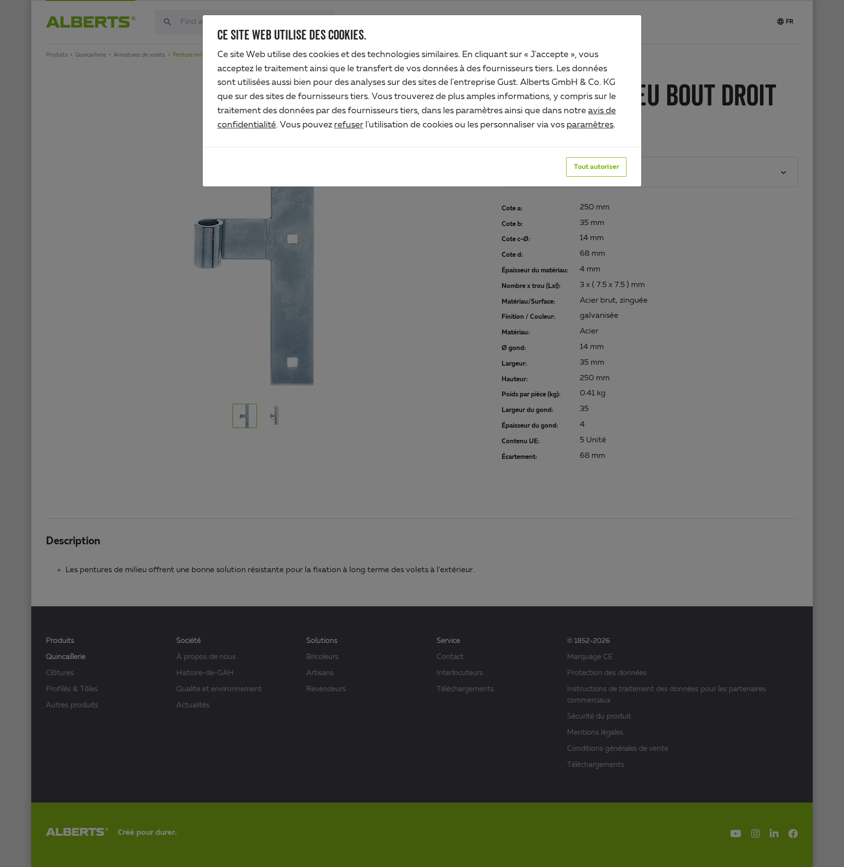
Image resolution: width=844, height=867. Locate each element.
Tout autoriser (596, 167)
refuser (348, 125)
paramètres (590, 125)
